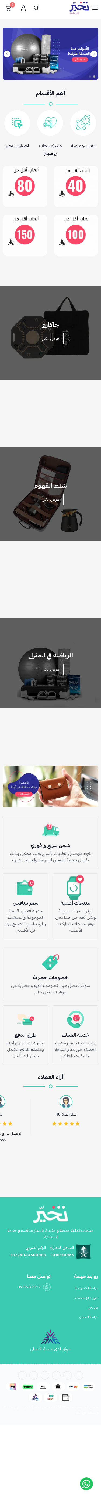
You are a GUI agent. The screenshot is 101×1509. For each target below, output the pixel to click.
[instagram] (79, 1375)
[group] (50, 54)
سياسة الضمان (88, 1317)
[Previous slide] (94, 54)
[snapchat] (56, 1375)
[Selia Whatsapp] (86, 1484)
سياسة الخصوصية (86, 1288)
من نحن (93, 1307)
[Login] (23, 8)
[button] (94, 76)
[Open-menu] (95, 8)
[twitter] (67, 1375)
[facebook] (22, 1375)
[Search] (35, 8)
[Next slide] (7, 54)
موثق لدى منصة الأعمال (50, 1349)
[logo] (50, 1214)
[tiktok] (45, 1375)
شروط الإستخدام (86, 1298)
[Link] (76, 186)
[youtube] (33, 1375)
